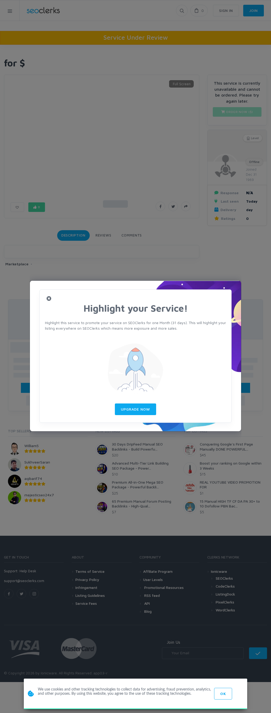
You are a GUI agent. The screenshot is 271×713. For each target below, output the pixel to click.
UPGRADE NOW (135, 409)
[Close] (49, 299)
